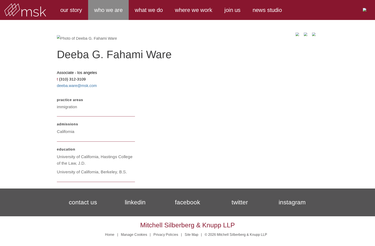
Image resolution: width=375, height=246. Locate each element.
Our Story (71, 10)
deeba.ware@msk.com (77, 86)
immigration (67, 107)
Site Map (191, 234)
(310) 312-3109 (72, 79)
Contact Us (83, 202)
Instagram (292, 202)
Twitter (240, 202)
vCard (305, 36)
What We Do (149, 10)
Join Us (232, 10)
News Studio (267, 10)
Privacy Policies (165, 234)
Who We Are (108, 10)
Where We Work (193, 10)
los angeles (87, 73)
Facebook (187, 202)
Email (297, 36)
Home (109, 234)
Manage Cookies (134, 234)
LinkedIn (135, 202)
